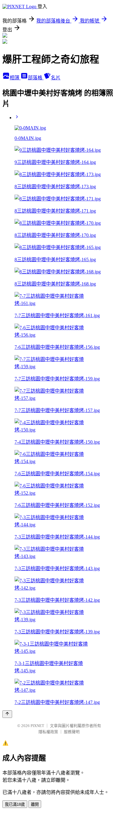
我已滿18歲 (15, 804)
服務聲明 (72, 731)
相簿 (15, 77)
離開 (35, 804)
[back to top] (7, 714)
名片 (56, 77)
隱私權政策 (48, 731)
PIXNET (37, 725)
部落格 (36, 77)
